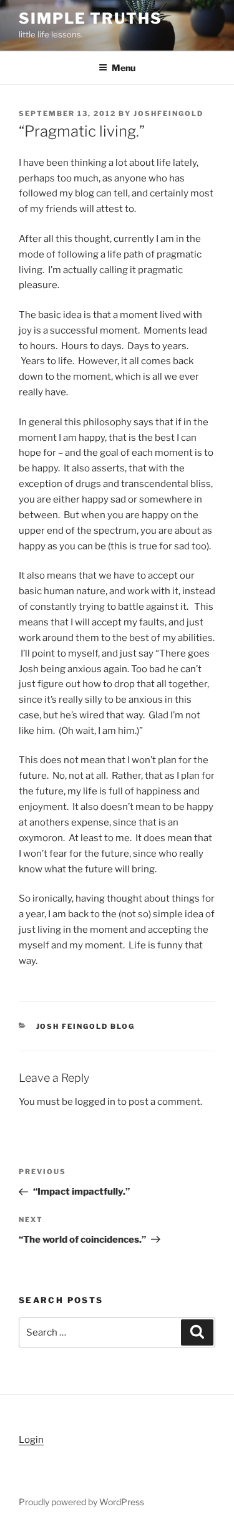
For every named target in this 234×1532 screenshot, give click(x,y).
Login (31, 1439)
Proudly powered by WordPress (81, 1501)
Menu (123, 67)
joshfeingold (168, 113)
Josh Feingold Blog (85, 1026)
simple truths (90, 18)
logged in (95, 1101)
